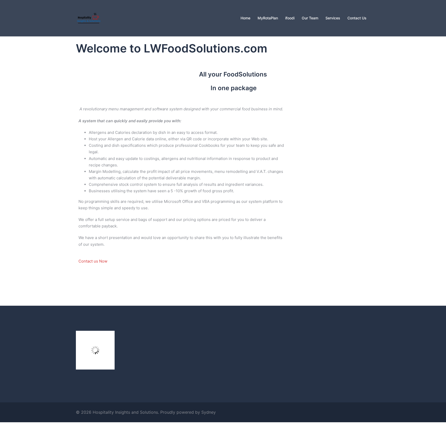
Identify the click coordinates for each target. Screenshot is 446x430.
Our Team (310, 18)
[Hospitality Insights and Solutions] (89, 17)
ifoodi (289, 18)
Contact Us (357, 18)
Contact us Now (92, 261)
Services (332, 18)
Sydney (208, 412)
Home (245, 18)
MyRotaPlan (268, 18)
